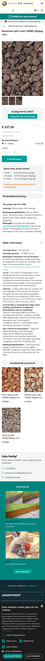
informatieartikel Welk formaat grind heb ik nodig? (21, 268)
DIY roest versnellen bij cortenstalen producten (21, 525)
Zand (8, 561)
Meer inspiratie (23, 571)
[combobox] (42, 606)
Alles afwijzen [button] (33, 656)
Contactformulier (12, 477)
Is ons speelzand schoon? (16, 564)
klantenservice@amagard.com (18, 472)
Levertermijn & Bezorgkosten (16, 225)
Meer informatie (12, 242)
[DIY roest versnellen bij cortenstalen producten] (22, 504)
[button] (22, 651)
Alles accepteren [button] (12, 656)
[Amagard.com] (13, 10)
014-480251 (10, 468)
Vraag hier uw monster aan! (22, 116)
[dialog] (22, 632)
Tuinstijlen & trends (14, 521)
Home (4, 26)
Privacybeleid (7, 631)
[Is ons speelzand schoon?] (22, 544)
